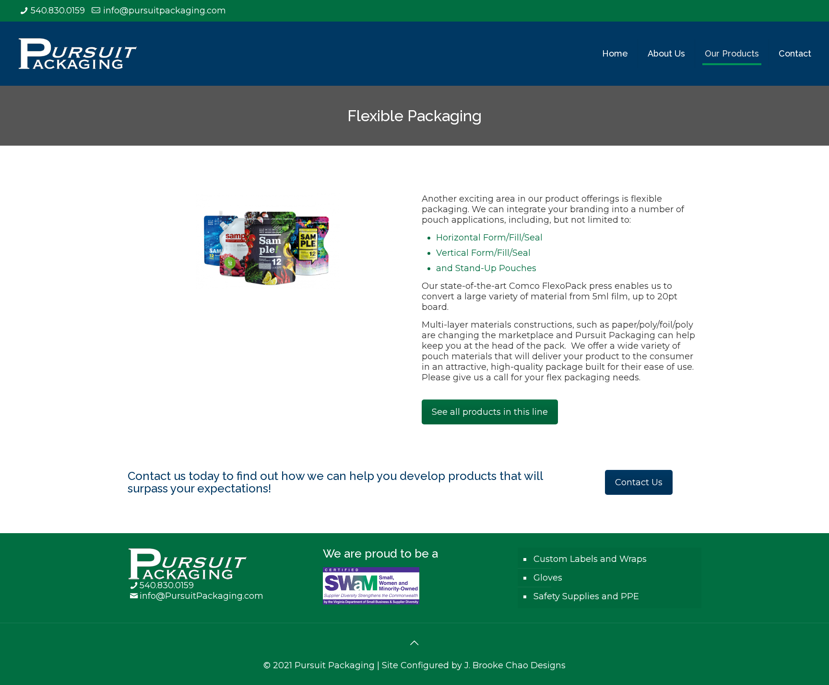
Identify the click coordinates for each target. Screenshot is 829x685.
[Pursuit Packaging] (78, 53)
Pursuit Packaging (335, 665)
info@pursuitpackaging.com (164, 10)
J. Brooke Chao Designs (515, 665)
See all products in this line (490, 412)
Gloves (547, 577)
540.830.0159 (58, 10)
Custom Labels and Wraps (590, 559)
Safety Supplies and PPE (586, 596)
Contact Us (639, 482)
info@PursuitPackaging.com (201, 596)
